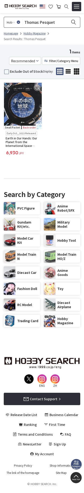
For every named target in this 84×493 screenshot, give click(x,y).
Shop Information (61, 465)
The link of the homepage (23, 473)
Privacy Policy (23, 465)
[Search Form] (66, 6)
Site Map (61, 473)
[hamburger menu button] (76, 6)
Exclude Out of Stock (26, 71)
